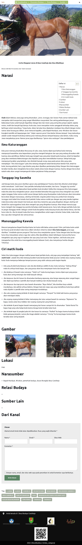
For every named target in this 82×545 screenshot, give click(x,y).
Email (31, 438)
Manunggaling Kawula (70, 94)
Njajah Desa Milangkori (10, 499)
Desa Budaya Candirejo (66, 491)
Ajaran (17, 491)
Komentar (8, 446)
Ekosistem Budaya (37, 2)
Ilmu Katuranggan (68, 89)
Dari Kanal (64, 112)
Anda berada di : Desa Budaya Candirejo (21, 513)
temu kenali (26, 499)
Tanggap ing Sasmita (70, 92)
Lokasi (62, 102)
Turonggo (47, 499)
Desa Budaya (52, 2)
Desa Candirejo (7, 495)
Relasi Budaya (65, 107)
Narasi (62, 87)
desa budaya (51, 491)
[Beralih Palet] (79, 2)
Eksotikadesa (22, 2)
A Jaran (9, 491)
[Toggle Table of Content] (76, 84)
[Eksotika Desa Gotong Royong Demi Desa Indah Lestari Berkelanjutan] (3, 2)
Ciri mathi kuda (67, 97)
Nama (7, 438)
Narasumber (64, 105)
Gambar (63, 100)
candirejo (26, 491)
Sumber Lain (64, 110)
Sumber (62, 2)
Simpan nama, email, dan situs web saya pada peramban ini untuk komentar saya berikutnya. (39, 473)
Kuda (34, 495)
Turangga (37, 499)
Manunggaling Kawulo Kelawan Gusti (52, 495)
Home (5, 28)
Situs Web (57, 438)
